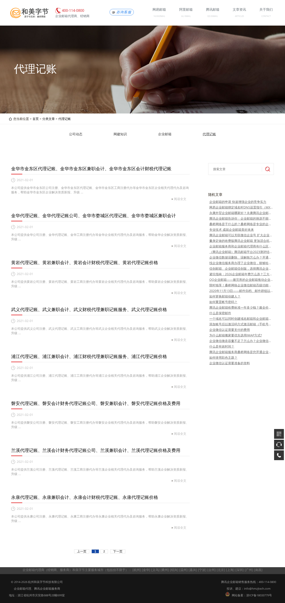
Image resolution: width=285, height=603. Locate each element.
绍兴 (174, 570)
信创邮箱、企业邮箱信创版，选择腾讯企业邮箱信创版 (241, 268)
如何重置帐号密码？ (223, 302)
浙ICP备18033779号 (259, 595)
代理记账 (64, 119)
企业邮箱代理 (22, 589)
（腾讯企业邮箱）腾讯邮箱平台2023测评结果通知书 (241, 251)
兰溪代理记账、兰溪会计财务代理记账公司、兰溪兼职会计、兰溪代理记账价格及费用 (95, 450)
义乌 (155, 570)
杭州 (137, 570)
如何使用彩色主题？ (223, 357)
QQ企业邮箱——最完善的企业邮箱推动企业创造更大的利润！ (241, 279)
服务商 (64, 570)
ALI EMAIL (186, 16)
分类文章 (48, 119)
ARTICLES (239, 16)
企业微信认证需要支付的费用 (229, 329)
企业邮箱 (164, 134)
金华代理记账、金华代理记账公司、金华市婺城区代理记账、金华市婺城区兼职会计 (93, 215)
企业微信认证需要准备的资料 (229, 363)
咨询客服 (123, 12)
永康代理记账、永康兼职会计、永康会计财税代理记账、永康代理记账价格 (84, 497)
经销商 (52, 570)
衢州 (165, 570)
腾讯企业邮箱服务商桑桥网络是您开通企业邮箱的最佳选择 (241, 352)
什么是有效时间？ (221, 346)
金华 (146, 570)
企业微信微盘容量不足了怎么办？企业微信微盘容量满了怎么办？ (241, 340)
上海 (230, 570)
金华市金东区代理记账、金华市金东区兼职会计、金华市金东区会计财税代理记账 (91, 169)
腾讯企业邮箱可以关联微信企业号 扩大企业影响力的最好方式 (241, 235)
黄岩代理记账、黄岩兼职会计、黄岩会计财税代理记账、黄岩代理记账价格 (84, 262)
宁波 (202, 570)
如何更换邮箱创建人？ (224, 296)
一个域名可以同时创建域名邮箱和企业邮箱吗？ (241, 318)
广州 (249, 570)
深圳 (239, 570)
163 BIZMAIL (159, 16)
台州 (211, 570)
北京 (221, 570)
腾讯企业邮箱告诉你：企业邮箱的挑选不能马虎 (241, 218)
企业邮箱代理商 (33, 570)
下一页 (117, 551)
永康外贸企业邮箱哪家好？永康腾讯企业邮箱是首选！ (241, 212)
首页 (36, 119)
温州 (183, 570)
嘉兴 (193, 570)
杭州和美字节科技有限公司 (45, 582)
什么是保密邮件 (220, 313)
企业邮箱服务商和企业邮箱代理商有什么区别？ (241, 246)
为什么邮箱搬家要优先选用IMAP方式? (235, 335)
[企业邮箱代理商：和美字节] (29, 17)
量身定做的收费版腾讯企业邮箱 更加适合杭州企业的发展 (241, 240)
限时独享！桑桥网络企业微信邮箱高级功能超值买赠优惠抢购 (241, 285)
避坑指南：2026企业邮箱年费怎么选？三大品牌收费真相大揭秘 (241, 274)
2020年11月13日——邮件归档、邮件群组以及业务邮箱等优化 (241, 290)
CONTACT (266, 16)
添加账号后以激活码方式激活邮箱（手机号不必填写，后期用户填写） (241, 324)
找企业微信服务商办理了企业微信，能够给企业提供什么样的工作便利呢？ (241, 263)
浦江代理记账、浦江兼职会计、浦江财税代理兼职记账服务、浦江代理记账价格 (89, 356)
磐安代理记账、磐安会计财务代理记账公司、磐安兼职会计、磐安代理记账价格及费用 (95, 403)
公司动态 (75, 134)
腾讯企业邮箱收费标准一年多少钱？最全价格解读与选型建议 (241, 307)
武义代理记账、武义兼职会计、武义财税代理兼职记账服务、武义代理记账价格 (89, 309)
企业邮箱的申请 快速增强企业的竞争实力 (237, 201)
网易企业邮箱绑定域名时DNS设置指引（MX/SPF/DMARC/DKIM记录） (241, 207)
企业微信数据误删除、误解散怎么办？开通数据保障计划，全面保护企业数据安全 (241, 257)
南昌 (258, 570)
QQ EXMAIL (212, 16)
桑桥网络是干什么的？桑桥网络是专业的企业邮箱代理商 (241, 224)
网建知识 (120, 134)
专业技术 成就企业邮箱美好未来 (231, 229)
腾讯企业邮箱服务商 (47, 589)
